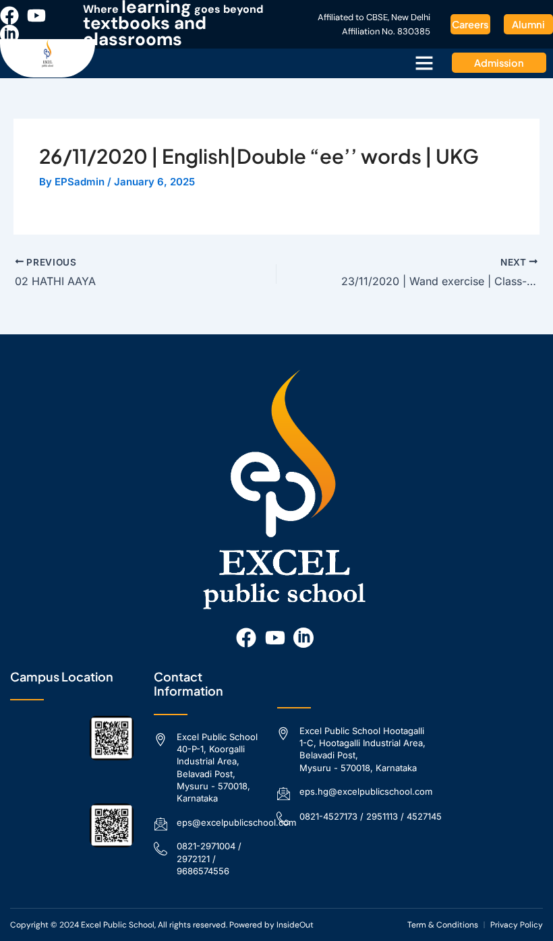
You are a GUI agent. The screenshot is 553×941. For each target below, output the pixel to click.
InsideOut (295, 924)
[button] (424, 63)
